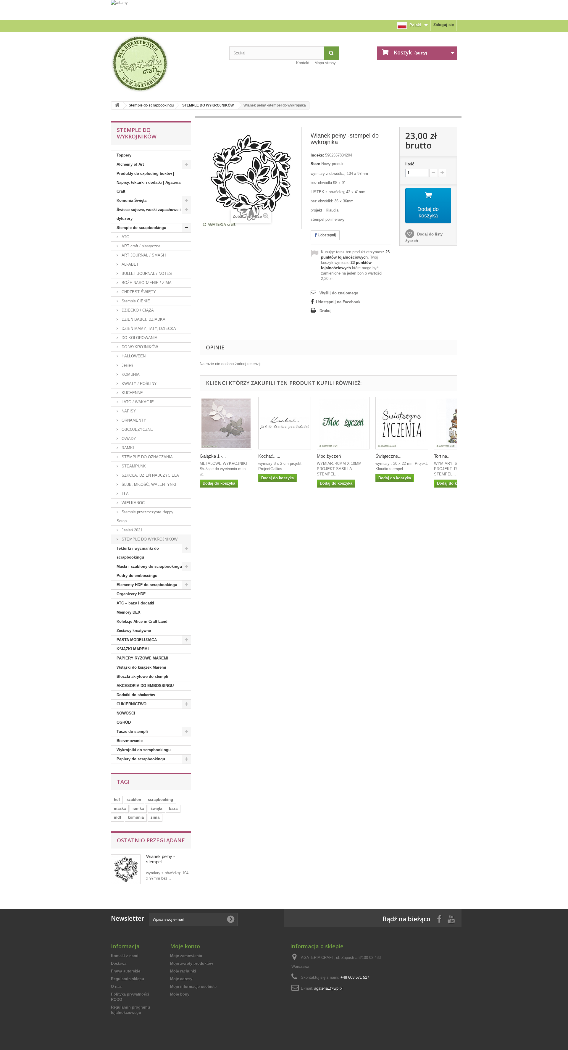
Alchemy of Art (130, 164)
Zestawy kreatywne (134, 630)
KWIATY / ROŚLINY (138, 383)
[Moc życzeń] (343, 423)
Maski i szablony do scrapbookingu (149, 566)
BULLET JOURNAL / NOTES (146, 273)
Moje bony (179, 994)
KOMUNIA (130, 374)
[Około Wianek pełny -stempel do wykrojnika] (126, 869)
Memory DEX (129, 612)
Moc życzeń (329, 456)
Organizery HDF (131, 594)
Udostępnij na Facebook (338, 302)
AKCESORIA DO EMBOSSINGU (145, 685)
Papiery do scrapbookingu (141, 759)
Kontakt (302, 63)
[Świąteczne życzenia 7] (401, 423)
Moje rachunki (183, 971)
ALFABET (129, 264)
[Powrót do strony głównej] (117, 105)
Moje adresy (181, 979)
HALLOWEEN (133, 356)
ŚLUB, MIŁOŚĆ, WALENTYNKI (148, 484)
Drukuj (326, 311)
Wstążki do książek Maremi (141, 667)
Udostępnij (326, 235)
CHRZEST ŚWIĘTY (138, 292)
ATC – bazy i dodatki (135, 603)
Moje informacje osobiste (193, 986)
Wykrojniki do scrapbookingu (144, 750)
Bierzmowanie (130, 740)
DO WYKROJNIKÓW (139, 347)
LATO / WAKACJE (137, 402)
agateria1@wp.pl (328, 988)
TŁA (124, 493)
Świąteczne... (388, 456)
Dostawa (118, 963)
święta (156, 808)
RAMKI (127, 448)
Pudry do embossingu (137, 575)
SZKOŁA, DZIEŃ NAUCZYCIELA (149, 475)
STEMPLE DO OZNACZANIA (146, 457)
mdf (117, 817)
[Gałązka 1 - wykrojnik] (226, 423)
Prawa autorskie (125, 971)
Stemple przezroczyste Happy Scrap (145, 516)
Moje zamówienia (186, 956)
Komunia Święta (131, 200)
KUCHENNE (131, 393)
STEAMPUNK (133, 466)
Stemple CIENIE (135, 301)
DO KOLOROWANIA (138, 338)
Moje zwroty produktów (191, 963)
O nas (116, 986)
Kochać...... (269, 456)
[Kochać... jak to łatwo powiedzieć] (284, 423)
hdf (117, 799)
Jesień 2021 (131, 530)
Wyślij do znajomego (339, 293)
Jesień (126, 365)
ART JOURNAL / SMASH (143, 255)
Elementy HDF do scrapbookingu (147, 585)
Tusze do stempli (132, 731)
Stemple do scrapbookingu (151, 105)
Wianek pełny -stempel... (160, 859)
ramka (138, 808)
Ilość (409, 164)
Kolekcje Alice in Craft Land (142, 621)
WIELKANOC (132, 503)
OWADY (128, 438)
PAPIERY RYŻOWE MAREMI (142, 658)
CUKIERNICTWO (131, 704)
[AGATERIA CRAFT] (165, 64)
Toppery (124, 155)
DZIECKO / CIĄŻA (137, 310)
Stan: (315, 164)
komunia (136, 817)
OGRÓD (124, 722)
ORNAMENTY (133, 420)
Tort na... (442, 456)
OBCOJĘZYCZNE (136, 429)
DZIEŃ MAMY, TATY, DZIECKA (148, 328)
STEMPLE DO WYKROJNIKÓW (208, 105)
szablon (134, 799)
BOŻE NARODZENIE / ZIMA (146, 282)
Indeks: (317, 155)
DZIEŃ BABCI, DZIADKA (142, 319)
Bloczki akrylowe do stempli (142, 676)
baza (173, 808)
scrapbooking (160, 799)
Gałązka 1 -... (213, 456)
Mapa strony (325, 63)
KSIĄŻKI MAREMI (133, 649)
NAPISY (128, 411)
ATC (124, 237)
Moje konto (185, 946)
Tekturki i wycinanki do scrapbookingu (138, 552)
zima (155, 817)
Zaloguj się (443, 24)
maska (120, 808)
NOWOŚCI (126, 713)
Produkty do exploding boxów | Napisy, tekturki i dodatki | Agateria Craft (148, 182)
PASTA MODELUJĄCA (137, 640)
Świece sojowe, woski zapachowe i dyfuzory (149, 214)
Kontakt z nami (124, 956)
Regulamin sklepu (127, 979)
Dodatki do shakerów (136, 695)
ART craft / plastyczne (140, 246)
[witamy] (284, 9)
